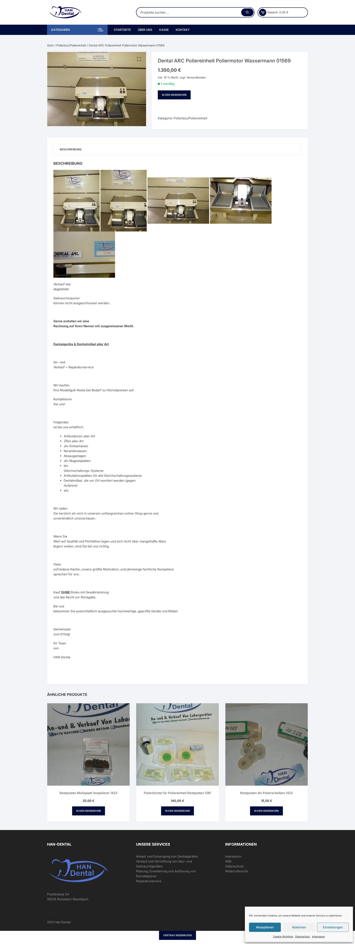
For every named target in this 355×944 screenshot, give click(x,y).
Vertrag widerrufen (177, 935)
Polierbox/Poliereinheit (71, 45)
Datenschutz (302, 936)
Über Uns (145, 29)
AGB (228, 861)
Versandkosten (196, 77)
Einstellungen (333, 927)
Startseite (122, 29)
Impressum (318, 936)
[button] (139, 59)
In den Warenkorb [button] (88, 810)
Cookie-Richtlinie (283, 936)
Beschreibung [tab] (71, 149)
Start (50, 45)
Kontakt (183, 29)
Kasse (164, 29)
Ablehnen (299, 927)
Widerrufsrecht (236, 871)
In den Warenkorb (174, 94)
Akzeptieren (265, 927)
